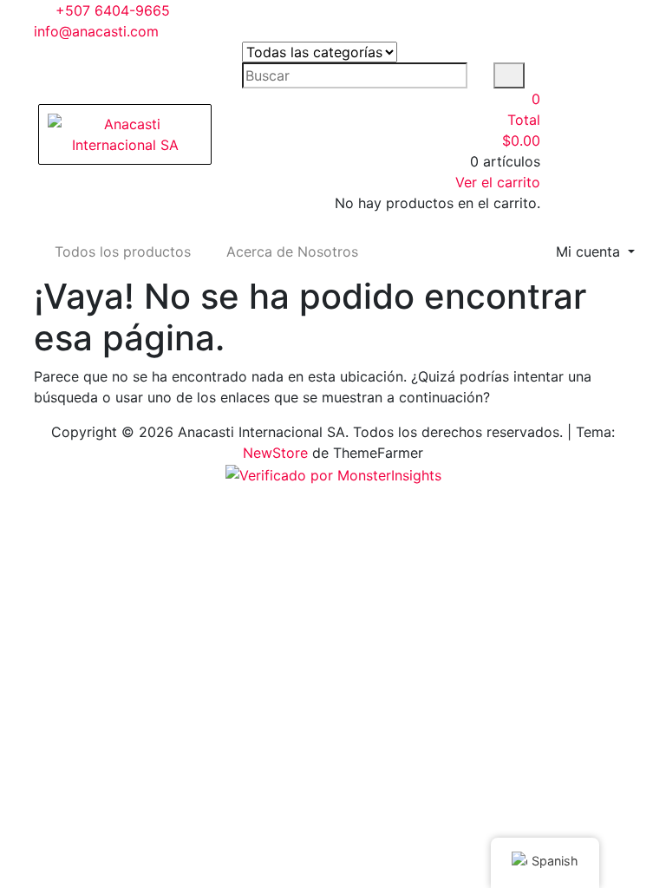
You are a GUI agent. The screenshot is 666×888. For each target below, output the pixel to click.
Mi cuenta (590, 251)
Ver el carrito (497, 182)
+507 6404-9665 (110, 10)
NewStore (275, 452)
